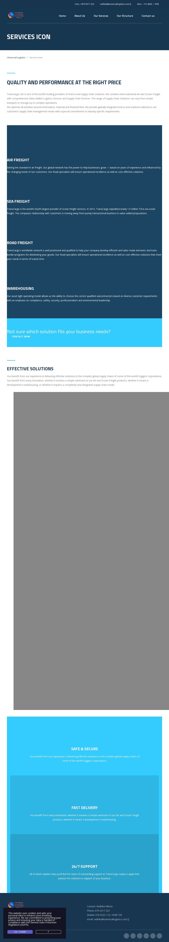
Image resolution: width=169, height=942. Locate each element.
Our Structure (125, 16)
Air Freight (18, 160)
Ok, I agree (20, 931)
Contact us (148, 16)
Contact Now (21, 336)
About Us (79, 16)
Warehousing (20, 288)
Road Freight (20, 243)
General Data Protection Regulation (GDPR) (32, 923)
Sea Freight (18, 201)
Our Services (101, 16)
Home (62, 16)
